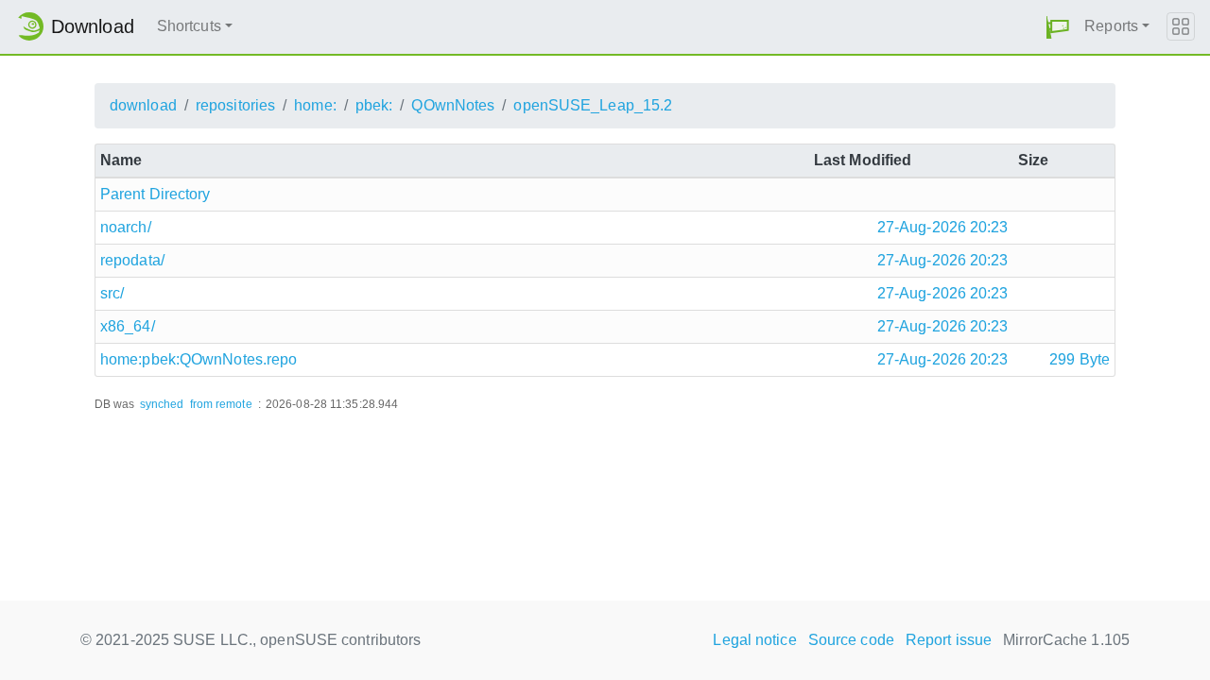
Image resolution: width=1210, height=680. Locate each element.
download (143, 105)
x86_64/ (127, 326)
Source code (851, 640)
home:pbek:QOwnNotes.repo (198, 359)
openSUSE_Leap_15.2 (592, 105)
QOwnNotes (452, 105)
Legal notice (754, 640)
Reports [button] (1111, 26)
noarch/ (125, 227)
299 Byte (1079, 359)
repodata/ (132, 260)
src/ (112, 293)
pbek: (374, 105)
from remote (221, 404)
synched (162, 404)
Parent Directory (155, 194)
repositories (235, 105)
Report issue (949, 640)
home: (315, 105)
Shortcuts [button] (189, 26)
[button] (1058, 27)
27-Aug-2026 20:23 (943, 227)
